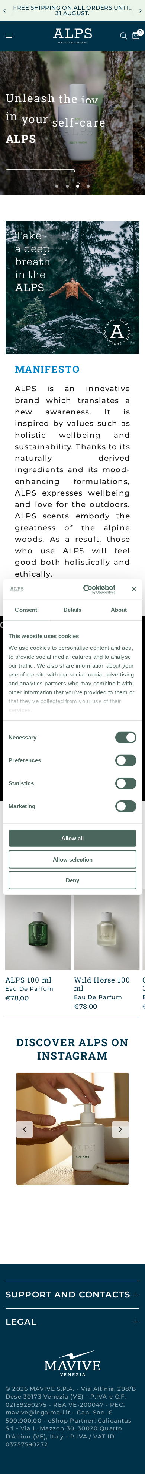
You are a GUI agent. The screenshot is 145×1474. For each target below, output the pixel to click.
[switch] (125, 760)
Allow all (72, 838)
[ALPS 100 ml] (38, 929)
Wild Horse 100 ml (102, 988)
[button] (40, 163)
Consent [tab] (26, 610)
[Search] (123, 36)
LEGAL (21, 1322)
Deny (72, 880)
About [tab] (119, 610)
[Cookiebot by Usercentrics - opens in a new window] (86, 589)
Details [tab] (73, 610)
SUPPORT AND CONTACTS (68, 1294)
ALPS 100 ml (29, 984)
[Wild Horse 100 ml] (107, 929)
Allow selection (73, 859)
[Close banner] (133, 589)
